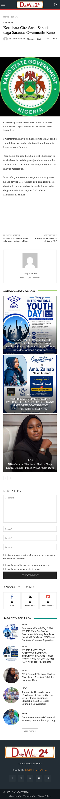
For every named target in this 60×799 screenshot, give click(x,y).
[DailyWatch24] (6, 39)
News (30, 336)
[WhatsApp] (47, 778)
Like (12, 595)
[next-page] (11, 478)
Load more (29, 730)
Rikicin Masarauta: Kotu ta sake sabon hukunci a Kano (15, 239)
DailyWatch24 (18, 39)
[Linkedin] (30, 778)
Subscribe (48, 595)
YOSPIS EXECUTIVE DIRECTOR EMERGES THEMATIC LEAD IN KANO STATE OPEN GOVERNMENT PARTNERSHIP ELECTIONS (30, 403)
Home (6, 16)
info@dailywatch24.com (36, 770)
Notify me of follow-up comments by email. (29, 565)
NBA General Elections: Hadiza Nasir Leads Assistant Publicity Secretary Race (38, 677)
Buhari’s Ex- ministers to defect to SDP (45, 239)
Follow (30, 595)
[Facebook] (12, 778)
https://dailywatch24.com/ (30, 277)
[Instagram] (21, 778)
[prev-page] (5, 478)
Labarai (14, 16)
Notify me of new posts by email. (24, 569)
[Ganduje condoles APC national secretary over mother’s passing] (11, 717)
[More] (48, 49)
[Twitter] (39, 778)
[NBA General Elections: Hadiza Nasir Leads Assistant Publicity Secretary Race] (30, 443)
